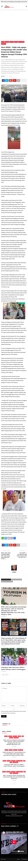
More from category (7, 581)
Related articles (6, 579)
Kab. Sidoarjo (19, 760)
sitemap (18, 859)
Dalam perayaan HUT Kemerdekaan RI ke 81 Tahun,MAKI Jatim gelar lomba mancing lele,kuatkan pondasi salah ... (14, 754)
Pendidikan (15, 762)
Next (7, 674)
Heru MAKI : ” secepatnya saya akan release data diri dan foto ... (22, 555)
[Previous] (12, 783)
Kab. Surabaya (21, 41)
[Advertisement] (14, 24)
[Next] (15, 783)
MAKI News (3, 43)
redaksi (3, 76)
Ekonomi (7, 41)
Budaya (10, 736)
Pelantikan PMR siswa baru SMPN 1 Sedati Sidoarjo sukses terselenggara (14, 765)
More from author (16, 579)
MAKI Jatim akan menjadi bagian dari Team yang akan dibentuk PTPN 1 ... (6, 555)
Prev (3, 674)
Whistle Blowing (24, 859)
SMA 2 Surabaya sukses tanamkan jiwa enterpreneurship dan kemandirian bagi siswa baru (14, 777)
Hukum (16, 41)
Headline (12, 41)
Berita (2, 41)
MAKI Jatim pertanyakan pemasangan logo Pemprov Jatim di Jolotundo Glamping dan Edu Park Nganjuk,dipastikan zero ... (14, 742)
